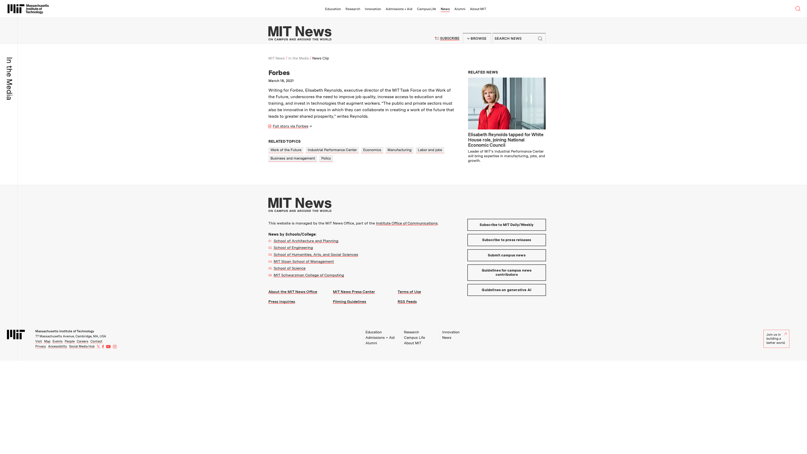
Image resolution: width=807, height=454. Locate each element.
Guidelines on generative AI (506, 290)
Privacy (40, 346)
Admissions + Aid (399, 9)
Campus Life (426, 9)
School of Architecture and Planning (306, 241)
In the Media (298, 58)
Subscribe (449, 38)
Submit (540, 38)
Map (47, 341)
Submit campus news (507, 255)
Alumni (459, 9)
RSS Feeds (407, 301)
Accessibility (57, 346)
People (70, 341)
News (445, 9)
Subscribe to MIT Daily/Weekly (507, 225)
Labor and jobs (430, 150)
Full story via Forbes (290, 126)
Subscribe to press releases (506, 240)
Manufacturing (399, 150)
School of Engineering (293, 247)
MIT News (276, 58)
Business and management (292, 158)
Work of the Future (285, 150)
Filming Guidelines (349, 301)
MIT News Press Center (354, 291)
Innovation (373, 9)
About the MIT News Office (292, 291)
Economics (372, 150)
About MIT (478, 9)
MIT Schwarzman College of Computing (309, 275)
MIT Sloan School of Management (304, 261)
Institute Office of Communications (407, 223)
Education (333, 9)
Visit (38, 341)
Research (352, 9)
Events (58, 341)
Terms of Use (409, 291)
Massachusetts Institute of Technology (64, 331)
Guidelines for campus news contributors (506, 272)
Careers (82, 341)
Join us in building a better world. (775, 339)
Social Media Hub (82, 346)
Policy (326, 158)
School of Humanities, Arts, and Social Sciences (316, 254)
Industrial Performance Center (332, 150)
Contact (96, 341)
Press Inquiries (281, 301)
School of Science (290, 268)
